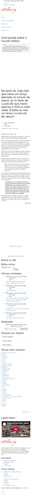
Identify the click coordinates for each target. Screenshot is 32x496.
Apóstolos (5, 357)
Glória (4, 382)
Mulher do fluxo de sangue (9, 352)
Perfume (4, 401)
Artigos (6, 464)
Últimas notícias (7, 341)
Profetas (4, 393)
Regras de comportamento (11, 479)
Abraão (4, 399)
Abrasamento (5, 370)
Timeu (4, 359)
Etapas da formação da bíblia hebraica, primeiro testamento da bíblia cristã (16, 282)
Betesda (4, 404)
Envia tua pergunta (9, 5)
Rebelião (4, 390)
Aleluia (4, 380)
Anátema (4, 367)
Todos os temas (26, 412)
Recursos (3, 24)
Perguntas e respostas (7, 20)
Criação (7, 482)
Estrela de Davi (6, 369)
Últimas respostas (8, 337)
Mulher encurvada (7, 365)
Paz (3, 386)
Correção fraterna (7, 364)
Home (2, 17)
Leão (3, 362)
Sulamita (4, 372)
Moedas (7, 475)
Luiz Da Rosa (24, 488)
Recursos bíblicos (9, 462)
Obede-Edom (5, 375)
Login (6, 3)
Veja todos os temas (10, 485)
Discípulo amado (6, 395)
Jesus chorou (5, 377)
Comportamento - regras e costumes (12, 396)
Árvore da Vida (6, 398)
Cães (3, 361)
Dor (3, 403)
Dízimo (4, 354)
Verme (4, 406)
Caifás (4, 391)
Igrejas (6, 480)
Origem (4, 373)
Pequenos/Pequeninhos (8, 378)
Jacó (3, 388)
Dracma (4, 356)
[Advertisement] (16, 71)
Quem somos (4, 30)
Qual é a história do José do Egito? (15, 318)
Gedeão (4, 383)
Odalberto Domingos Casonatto (9, 128)
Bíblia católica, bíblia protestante (13, 471)
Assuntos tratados (6, 27)
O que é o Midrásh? (11, 290)
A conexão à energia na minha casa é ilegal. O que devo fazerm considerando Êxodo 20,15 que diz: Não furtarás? (17, 299)
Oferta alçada (6, 385)
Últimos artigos (7, 345)
